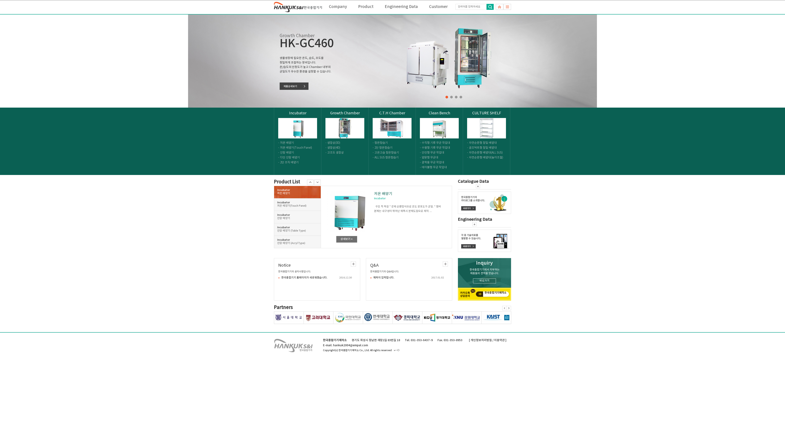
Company (338, 6)
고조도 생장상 (335, 152)
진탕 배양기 (287, 152)
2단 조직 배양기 (289, 162)
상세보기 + (347, 239)
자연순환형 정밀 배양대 (483, 143)
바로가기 (484, 280)
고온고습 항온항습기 (387, 152)
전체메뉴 (507, 7)
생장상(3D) (333, 143)
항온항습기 (381, 143)
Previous (310, 182)
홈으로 (499, 7)
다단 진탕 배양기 (290, 157)
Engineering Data (401, 6)
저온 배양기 (287, 143)
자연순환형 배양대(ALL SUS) (486, 152)
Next (317, 182)
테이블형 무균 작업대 (434, 167)
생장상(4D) (333, 147)
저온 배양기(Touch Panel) (296, 147)
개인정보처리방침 (481, 340)
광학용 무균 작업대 (433, 162)
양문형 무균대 (430, 157)
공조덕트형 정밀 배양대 (483, 147)
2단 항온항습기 (383, 147)
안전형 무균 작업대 (433, 152)
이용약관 (499, 340)
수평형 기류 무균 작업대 (436, 147)
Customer (438, 6)
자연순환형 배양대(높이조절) (486, 157)
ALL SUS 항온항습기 (387, 157)
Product (365, 6)
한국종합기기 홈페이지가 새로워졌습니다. (304, 277)
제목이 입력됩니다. (383, 277)
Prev (504, 308)
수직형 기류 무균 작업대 (436, 143)
